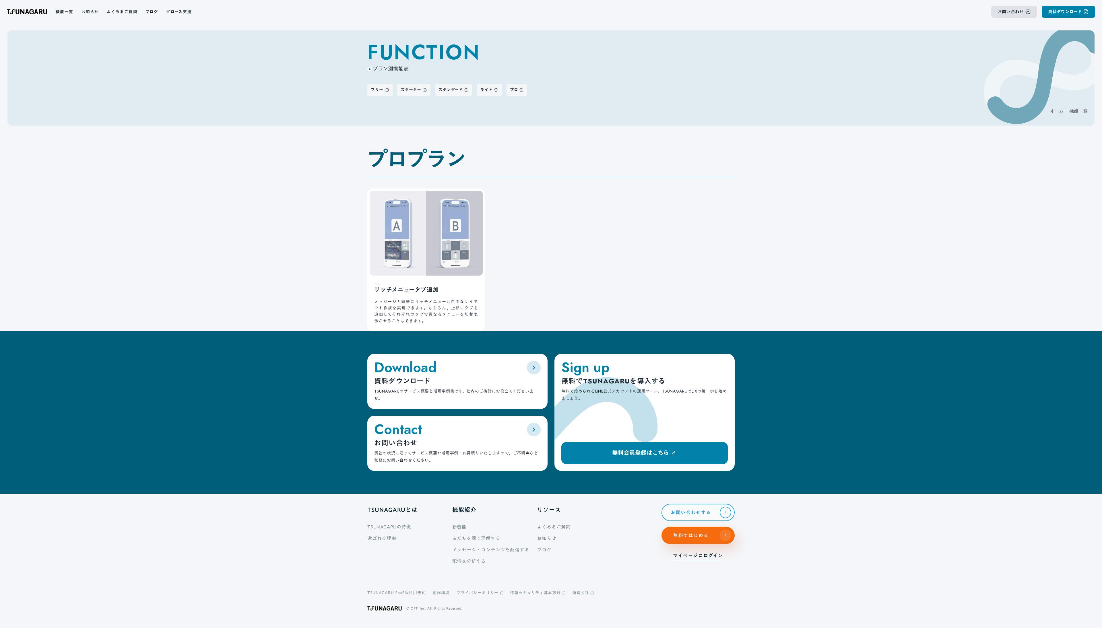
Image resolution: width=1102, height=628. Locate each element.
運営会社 (580, 593)
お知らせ (546, 538)
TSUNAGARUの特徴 (389, 526)
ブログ (544, 549)
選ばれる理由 (381, 538)
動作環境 (440, 593)
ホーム (1057, 111)
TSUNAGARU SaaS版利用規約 (396, 593)
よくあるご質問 (554, 526)
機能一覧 (1078, 111)
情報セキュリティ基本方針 (535, 593)
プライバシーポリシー (477, 593)
